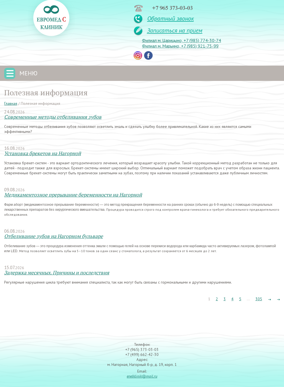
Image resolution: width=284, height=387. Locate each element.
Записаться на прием (174, 30)
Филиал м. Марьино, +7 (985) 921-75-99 (180, 45)
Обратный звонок (170, 18)
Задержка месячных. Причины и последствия (56, 272)
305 (258, 298)
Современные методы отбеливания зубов (53, 116)
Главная (10, 103)
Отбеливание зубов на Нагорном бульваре (53, 236)
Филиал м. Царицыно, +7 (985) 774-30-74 (181, 40)
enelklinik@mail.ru (142, 376)
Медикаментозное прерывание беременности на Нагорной (73, 194)
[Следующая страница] (269, 298)
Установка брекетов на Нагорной (42, 153)
